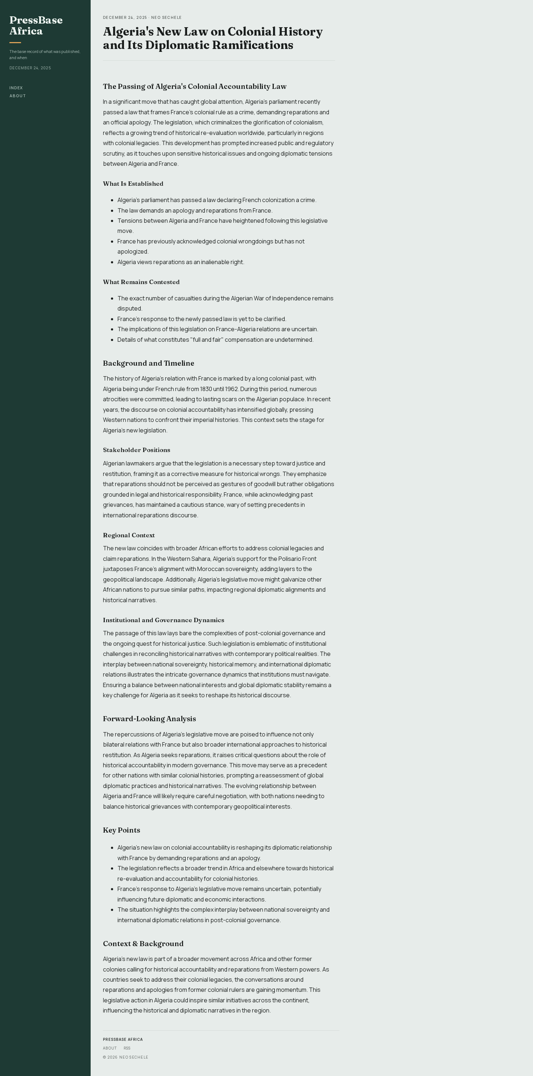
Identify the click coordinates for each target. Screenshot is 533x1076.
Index (16, 87)
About (17, 95)
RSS (127, 1048)
